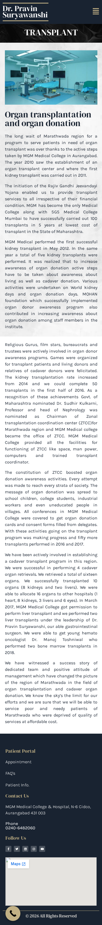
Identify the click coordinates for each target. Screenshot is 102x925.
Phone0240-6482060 (20, 825)
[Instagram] (34, 849)
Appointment (18, 761)
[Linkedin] (25, 849)
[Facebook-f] (8, 849)
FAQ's (10, 773)
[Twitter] (17, 849)
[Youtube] (42, 849)
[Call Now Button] (12, 913)
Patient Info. (17, 784)
